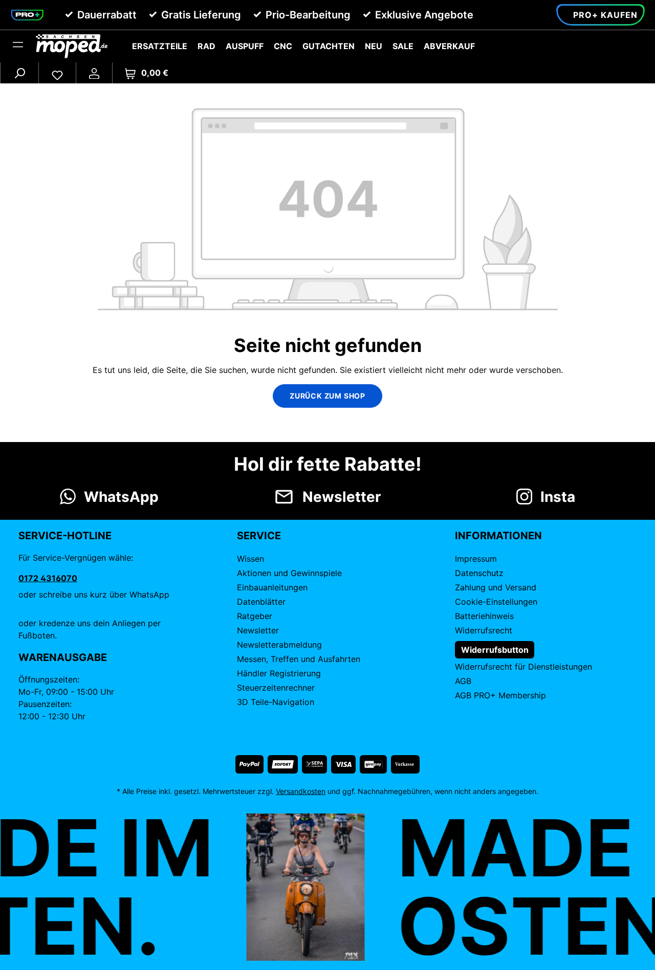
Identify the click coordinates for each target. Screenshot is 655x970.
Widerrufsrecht (483, 630)
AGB (463, 681)
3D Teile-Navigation (275, 702)
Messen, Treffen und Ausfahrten (298, 659)
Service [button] (259, 536)
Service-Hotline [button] (65, 536)
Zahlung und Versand (495, 587)
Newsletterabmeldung (279, 645)
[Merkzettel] (57, 72)
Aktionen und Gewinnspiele (289, 573)
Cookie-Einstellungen (496, 602)
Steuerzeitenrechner (276, 687)
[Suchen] (19, 72)
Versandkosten (300, 791)
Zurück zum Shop (327, 395)
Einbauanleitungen (272, 587)
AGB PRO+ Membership (500, 695)
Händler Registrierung (279, 673)
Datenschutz (479, 573)
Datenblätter (261, 602)
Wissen (250, 559)
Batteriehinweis (484, 616)
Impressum (476, 559)
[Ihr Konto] (94, 72)
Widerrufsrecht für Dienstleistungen (523, 667)
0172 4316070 (47, 578)
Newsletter (258, 630)
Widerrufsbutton (495, 650)
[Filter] (18, 46)
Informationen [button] (498, 536)
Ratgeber (254, 616)
